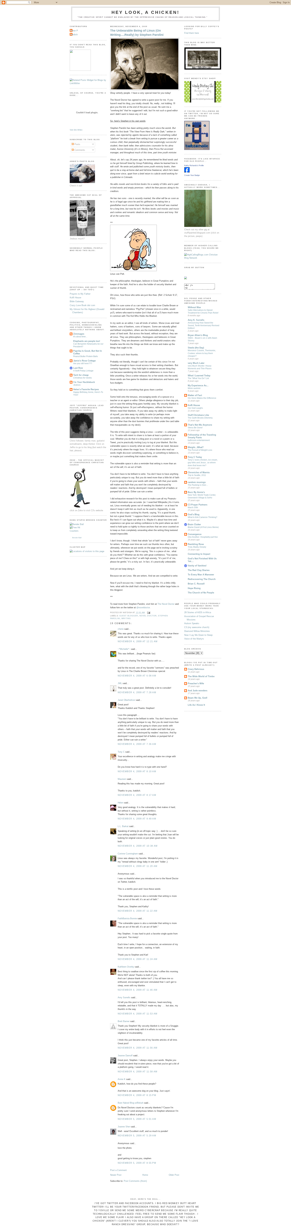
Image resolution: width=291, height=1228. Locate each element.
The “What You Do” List (198, 378)
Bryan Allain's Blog (198, 335)
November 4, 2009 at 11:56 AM (137, 1048)
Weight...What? (196, 447)
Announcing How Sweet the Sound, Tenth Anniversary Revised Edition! (203, 325)
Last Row (78, 368)
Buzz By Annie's (196, 492)
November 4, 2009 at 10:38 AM (137, 846)
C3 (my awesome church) (196, 627)
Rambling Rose (196, 544)
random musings (197, 482)
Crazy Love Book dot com (82, 305)
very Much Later (196, 363)
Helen (120, 802)
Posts (77, 144)
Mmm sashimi (194, 388)
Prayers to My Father (80, 294)
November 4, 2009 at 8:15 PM (137, 1095)
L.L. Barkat (123, 826)
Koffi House (75, 297)
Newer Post (115, 1175)
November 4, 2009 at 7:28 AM (137, 692)
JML (120, 683)
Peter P (74, 30)
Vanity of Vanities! (197, 565)
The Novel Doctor (165, 604)
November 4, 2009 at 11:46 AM (137, 990)
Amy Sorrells (124, 997)
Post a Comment (118, 1170)
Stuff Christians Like (198, 415)
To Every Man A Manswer (201, 574)
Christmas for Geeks (82, 378)
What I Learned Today (199, 375)
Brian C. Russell (196, 583)
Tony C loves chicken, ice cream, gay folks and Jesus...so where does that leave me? (203, 462)
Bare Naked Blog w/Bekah (130, 1103)
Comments (79, 150)
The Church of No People (201, 592)
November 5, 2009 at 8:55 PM (137, 1163)
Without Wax (194, 307)
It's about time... (80, 336)
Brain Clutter (194, 524)
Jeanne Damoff (125, 1055)
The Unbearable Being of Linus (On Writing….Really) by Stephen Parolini (137, 32)
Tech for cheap (81, 375)
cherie (121, 629)
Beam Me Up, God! (197, 698)
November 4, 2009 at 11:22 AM (137, 911)
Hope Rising (194, 588)
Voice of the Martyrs (194, 638)
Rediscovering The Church (202, 579)
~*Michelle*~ (124, 649)
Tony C (121, 752)
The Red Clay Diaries (198, 570)
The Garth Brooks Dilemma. (200, 418)
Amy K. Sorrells (196, 320)
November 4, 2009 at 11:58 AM (137, 1071)
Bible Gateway (77, 301)
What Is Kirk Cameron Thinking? (202, 517)
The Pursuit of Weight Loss (200, 450)
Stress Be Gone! (195, 427)
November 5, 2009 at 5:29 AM (137, 1135)
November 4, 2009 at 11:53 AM (137, 1013)
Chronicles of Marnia (198, 472)
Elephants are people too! (86, 341)
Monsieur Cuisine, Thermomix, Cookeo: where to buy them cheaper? (202, 353)
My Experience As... (198, 385)
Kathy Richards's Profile (194, 165)
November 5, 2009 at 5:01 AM (137, 1119)
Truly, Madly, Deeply (197, 547)
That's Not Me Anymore (200, 425)
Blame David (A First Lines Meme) (203, 527)
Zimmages (78, 334)
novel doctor (148, 616)
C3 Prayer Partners (197, 504)
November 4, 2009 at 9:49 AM (137, 818)
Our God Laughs (195, 408)
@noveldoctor (143, 607)
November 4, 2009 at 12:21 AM (137, 641)
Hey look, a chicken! (145, 12)
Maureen (122, 779)
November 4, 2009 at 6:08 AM (137, 675)
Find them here (191, 33)
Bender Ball (76, 538)
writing (126, 618)
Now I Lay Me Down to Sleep (198, 635)
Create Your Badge (192, 175)
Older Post (174, 1175)
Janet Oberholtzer (126, 700)
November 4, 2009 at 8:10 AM (137, 771)
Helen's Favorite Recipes (86, 389)
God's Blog (193, 514)
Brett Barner (124, 1021)
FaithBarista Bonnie (127, 918)
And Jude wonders (197, 690)
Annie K (121, 1079)
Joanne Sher (124, 1126)
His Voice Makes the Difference (202, 398)
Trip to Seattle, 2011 (197, 475)
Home (145, 1175)
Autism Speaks (191, 623)
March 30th (193, 507)
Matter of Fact (195, 395)
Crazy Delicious (196, 669)
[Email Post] (148, 613)
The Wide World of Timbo (201, 676)
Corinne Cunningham (128, 853)
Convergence (194, 534)
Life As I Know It (196, 705)
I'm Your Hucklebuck (84, 382)
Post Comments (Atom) (135, 1181)
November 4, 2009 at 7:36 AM (137, 744)
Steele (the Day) (196, 347)
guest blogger (128, 616)
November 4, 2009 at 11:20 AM (137, 866)
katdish (74, 34)
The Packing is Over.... (198, 485)
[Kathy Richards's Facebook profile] (187, 172)
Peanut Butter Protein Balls (85, 356)
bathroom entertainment (199, 440)
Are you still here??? (82, 363)
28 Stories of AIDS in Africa (197, 612)
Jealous (76, 385)
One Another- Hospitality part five (203, 537)
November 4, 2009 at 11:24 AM (137, 959)
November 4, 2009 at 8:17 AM (137, 795)
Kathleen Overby (126, 966)
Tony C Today (195, 457)
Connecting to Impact (199, 554)
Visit (76, 130)
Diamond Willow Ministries (197, 631)
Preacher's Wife (196, 683)
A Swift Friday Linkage (83, 371)
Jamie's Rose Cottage (84, 360)
